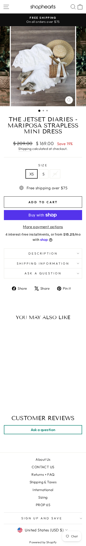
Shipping (24, 149)
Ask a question (43, 273)
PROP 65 (43, 505)
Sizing (42, 497)
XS (31, 174)
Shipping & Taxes (43, 482)
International (43, 490)
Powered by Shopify (42, 542)
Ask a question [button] (43, 429)
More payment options (43, 226)
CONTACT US (43, 467)
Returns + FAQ (42, 474)
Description (43, 253)
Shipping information (43, 263)
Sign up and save (41, 518)
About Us (43, 459)
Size (43, 165)
